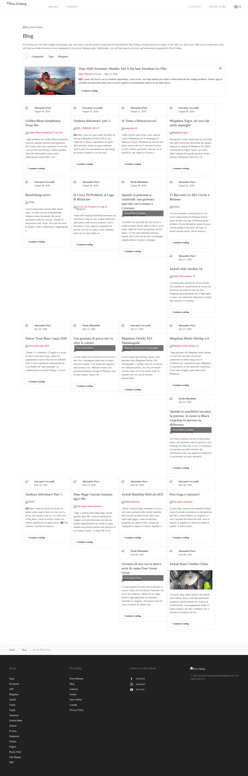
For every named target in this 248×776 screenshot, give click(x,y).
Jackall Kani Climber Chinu (189, 564)
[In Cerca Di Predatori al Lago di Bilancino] (95, 208)
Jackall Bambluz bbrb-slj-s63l (142, 494)
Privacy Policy (77, 710)
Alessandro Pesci (42, 108)
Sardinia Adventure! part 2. (92, 121)
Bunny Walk (15, 752)
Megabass (13, 694)
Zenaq (12, 705)
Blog (72, 684)
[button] (222, 56)
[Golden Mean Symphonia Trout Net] (46, 132)
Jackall (12, 699)
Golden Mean (15, 720)
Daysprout (14, 736)
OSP (11, 689)
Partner (73, 694)
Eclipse (12, 741)
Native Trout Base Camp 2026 (46, 338)
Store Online (76, 699)
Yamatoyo (14, 715)
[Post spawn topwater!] (191, 502)
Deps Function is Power (90, 74)
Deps (11, 678)
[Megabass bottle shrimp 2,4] (191, 346)
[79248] (46, 202)
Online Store (217, 7)
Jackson (13, 726)
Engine (12, 746)
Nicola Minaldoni (139, 182)
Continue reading (89, 90)
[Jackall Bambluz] (143, 502)
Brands (53, 7)
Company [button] (72, 7)
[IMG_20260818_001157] (95, 128)
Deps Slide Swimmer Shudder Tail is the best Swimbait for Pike (123, 68)
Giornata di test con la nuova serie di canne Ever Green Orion (141, 568)
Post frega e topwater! (185, 494)
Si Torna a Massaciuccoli (139, 121)
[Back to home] (23, 7)
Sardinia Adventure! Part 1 (43, 494)
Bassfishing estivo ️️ (38, 195)
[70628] (46, 502)
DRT (11, 762)
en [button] (239, 7)
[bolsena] (191, 207)
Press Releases (76, 678)
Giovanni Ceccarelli (92, 108)
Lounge (73, 705)
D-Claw (13, 731)
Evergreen (14, 684)
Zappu (12, 710)
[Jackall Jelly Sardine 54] (191, 276)
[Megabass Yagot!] (191, 132)
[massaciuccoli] (143, 128)
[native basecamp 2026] (46, 346)
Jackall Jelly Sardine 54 (186, 269)
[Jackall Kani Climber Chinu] (191, 579)
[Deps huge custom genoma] (95, 506)
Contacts (194, 7)
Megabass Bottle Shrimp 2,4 (189, 338)
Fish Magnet (15, 757)
